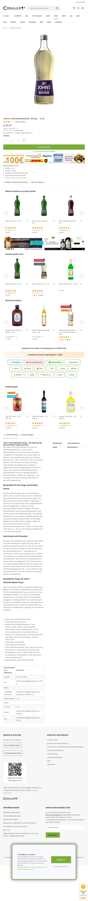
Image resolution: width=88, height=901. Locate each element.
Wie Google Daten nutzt (39, 867)
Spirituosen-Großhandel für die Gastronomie (19, 823)
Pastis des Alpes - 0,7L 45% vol (40, 417)
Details (83, 898)
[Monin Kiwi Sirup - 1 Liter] (71, 269)
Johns (12, 168)
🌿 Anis (74, 368)
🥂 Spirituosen (72, 362)
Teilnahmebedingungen (11, 816)
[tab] (10, 434)
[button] (83, 890)
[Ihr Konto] (78, 8)
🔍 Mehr (71, 375)
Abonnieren (53, 835)
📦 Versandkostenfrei (34, 362)
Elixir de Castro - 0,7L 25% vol (12, 417)
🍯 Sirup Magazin (37, 182)
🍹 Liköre (15, 368)
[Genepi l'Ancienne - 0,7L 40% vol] (71, 401)
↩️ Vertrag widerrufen (13, 753)
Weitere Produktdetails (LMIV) (16, 178)
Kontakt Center (52, 740)
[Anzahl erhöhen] (18, 140)
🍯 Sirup (27, 368)
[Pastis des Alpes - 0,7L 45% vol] (44, 401)
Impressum (51, 764)
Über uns (6, 830)
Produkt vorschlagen (10, 819)
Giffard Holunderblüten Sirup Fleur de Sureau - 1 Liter (68, 332)
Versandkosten (19, 130)
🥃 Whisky (17, 375)
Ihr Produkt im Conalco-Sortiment (15, 826)
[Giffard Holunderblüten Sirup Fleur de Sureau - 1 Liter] (71, 315)
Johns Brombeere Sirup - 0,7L (68, 222)
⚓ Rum (62, 368)
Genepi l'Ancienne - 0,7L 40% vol (67, 417)
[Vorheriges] (6, 212)
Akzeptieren (61, 860)
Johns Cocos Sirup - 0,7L (40, 284)
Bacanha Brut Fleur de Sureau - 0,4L (13, 331)
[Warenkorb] (82, 8)
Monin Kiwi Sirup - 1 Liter (68, 284)
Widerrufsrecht (52, 754)
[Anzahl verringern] (5, 140)
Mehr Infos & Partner (24, 867)
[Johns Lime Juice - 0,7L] (17, 206)
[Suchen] (57, 8)
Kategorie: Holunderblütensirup (16, 182)
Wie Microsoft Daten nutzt (26, 869)
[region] (44, 70)
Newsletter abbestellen (11, 812)
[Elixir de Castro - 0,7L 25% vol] (17, 401)
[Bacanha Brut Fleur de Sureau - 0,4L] (17, 315)
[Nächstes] (82, 212)
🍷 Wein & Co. (45, 375)
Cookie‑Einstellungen (54, 757)
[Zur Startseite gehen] (14, 8)
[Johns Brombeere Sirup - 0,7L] (71, 206)
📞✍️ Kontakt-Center (12, 745)
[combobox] (40, 8)
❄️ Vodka (30, 375)
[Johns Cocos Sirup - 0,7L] (44, 269)
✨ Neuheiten (15, 362)
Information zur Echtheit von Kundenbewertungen (65, 747)
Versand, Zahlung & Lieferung (58, 743)
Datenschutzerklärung (55, 750)
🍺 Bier (59, 375)
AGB (48, 761)
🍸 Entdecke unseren (44, 354)
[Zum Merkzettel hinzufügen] (27, 221)
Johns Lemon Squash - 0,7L (40, 222)
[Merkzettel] (74, 8)
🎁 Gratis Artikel (55, 362)
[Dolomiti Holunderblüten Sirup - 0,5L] (44, 315)
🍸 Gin (50, 368)
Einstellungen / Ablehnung (61, 866)
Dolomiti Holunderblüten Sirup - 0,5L (41, 331)
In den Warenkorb (44, 147)
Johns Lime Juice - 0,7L (13, 221)
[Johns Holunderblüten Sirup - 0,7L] (44, 70)
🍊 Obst (39, 368)
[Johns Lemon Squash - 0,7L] (44, 206)
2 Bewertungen (20, 122)
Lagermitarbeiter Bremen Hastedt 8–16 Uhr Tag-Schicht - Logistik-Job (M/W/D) (20, 834)
